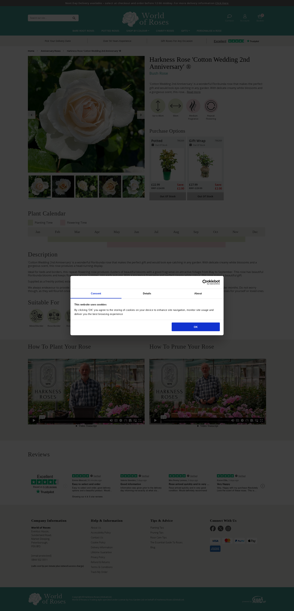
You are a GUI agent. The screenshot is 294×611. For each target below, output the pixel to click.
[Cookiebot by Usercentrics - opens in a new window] (205, 282)
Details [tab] (147, 293)
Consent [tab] (96, 293)
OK (196, 326)
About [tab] (198, 293)
